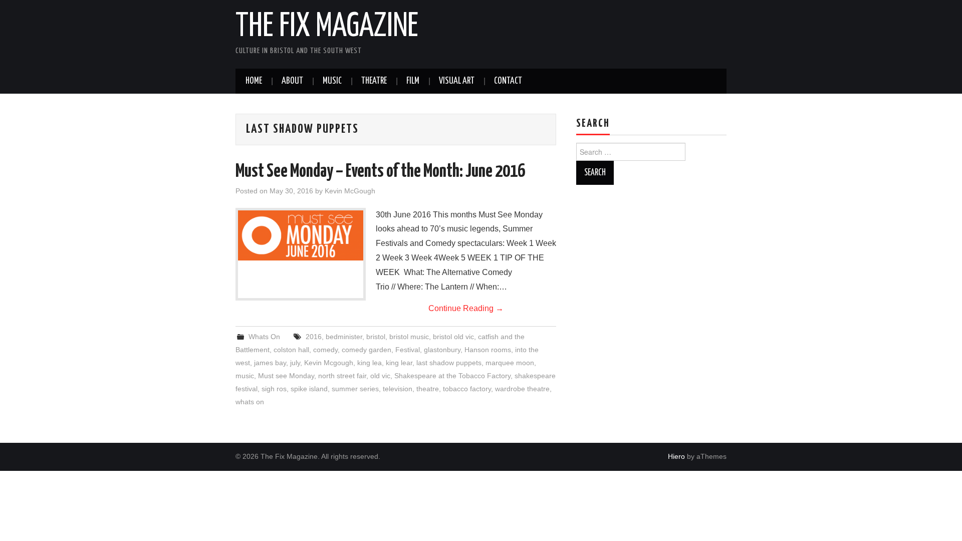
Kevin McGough (350, 191)
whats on (249, 402)
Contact (508, 81)
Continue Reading (466, 308)
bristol (375, 337)
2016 (314, 337)
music (244, 376)
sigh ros (274, 389)
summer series (355, 389)
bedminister (344, 337)
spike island (309, 389)
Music (332, 81)
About (292, 81)
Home (254, 81)
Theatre (374, 81)
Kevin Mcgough (328, 363)
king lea (369, 363)
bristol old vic (453, 337)
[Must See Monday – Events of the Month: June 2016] (300, 235)
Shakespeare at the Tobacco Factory (452, 376)
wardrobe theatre (522, 389)
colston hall (291, 350)
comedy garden (366, 350)
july (295, 363)
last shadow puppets (449, 363)
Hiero (676, 456)
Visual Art (456, 81)
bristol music (409, 337)
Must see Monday (286, 376)
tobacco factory (467, 389)
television (397, 389)
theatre (427, 389)
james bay (270, 363)
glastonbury (442, 350)
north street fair (342, 376)
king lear (399, 363)
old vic (380, 376)
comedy (325, 350)
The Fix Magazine (326, 27)
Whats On (264, 337)
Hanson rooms (487, 350)
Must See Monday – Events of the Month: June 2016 (380, 172)
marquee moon (510, 363)
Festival (407, 350)
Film (412, 81)
